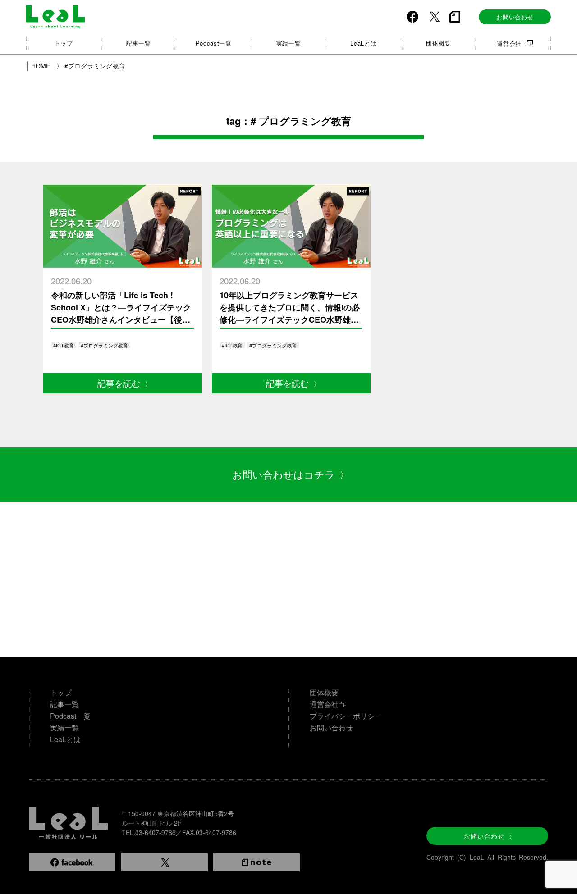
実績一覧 (288, 43)
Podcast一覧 (214, 43)
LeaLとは (363, 43)
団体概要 (438, 43)
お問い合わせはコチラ (290, 474)
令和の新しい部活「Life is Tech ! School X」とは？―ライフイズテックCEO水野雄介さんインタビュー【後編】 (121, 313)
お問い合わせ (514, 17)
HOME (41, 65)
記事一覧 (138, 43)
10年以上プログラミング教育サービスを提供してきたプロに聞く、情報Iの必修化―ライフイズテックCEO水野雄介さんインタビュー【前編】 (290, 313)
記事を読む (124, 383)
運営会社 (509, 43)
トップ (64, 43)
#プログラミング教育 (94, 65)
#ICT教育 (63, 345)
